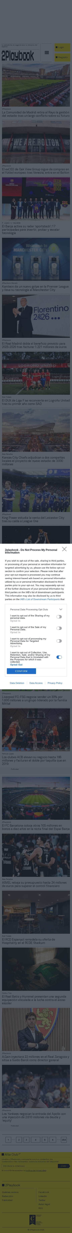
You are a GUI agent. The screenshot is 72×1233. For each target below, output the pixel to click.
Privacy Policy (55, 683)
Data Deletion (17, 683)
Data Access (36, 683)
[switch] (59, 616)
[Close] (65, 550)
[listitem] (36, 609)
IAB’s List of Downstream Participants (40, 599)
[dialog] (36, 616)
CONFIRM (21, 671)
